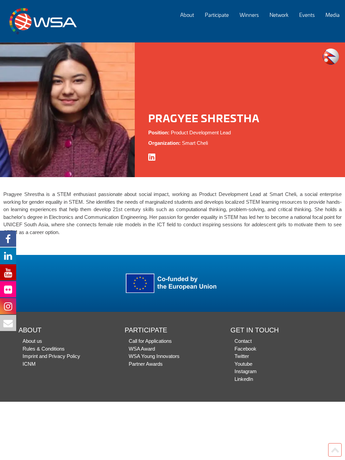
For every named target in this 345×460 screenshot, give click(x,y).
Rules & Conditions (44, 349)
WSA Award (142, 349)
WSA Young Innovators (154, 356)
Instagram (245, 371)
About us (32, 341)
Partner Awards (146, 364)
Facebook (245, 349)
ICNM (29, 364)
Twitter (241, 356)
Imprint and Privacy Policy (51, 356)
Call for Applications (150, 341)
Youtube (243, 364)
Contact (243, 341)
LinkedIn (243, 379)
